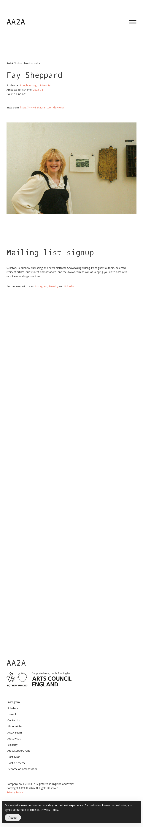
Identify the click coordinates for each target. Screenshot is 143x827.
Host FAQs (13, 757)
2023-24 (38, 89)
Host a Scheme (16, 763)
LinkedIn (69, 286)
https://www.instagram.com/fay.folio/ (42, 107)
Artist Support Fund (18, 750)
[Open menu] (132, 22)
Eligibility (12, 744)
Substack (12, 708)
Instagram (41, 286)
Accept (13, 817)
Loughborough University (35, 85)
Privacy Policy (15, 792)
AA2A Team (14, 732)
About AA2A (14, 726)
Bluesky (53, 286)
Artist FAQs (14, 738)
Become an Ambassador (22, 769)
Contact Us (14, 720)
